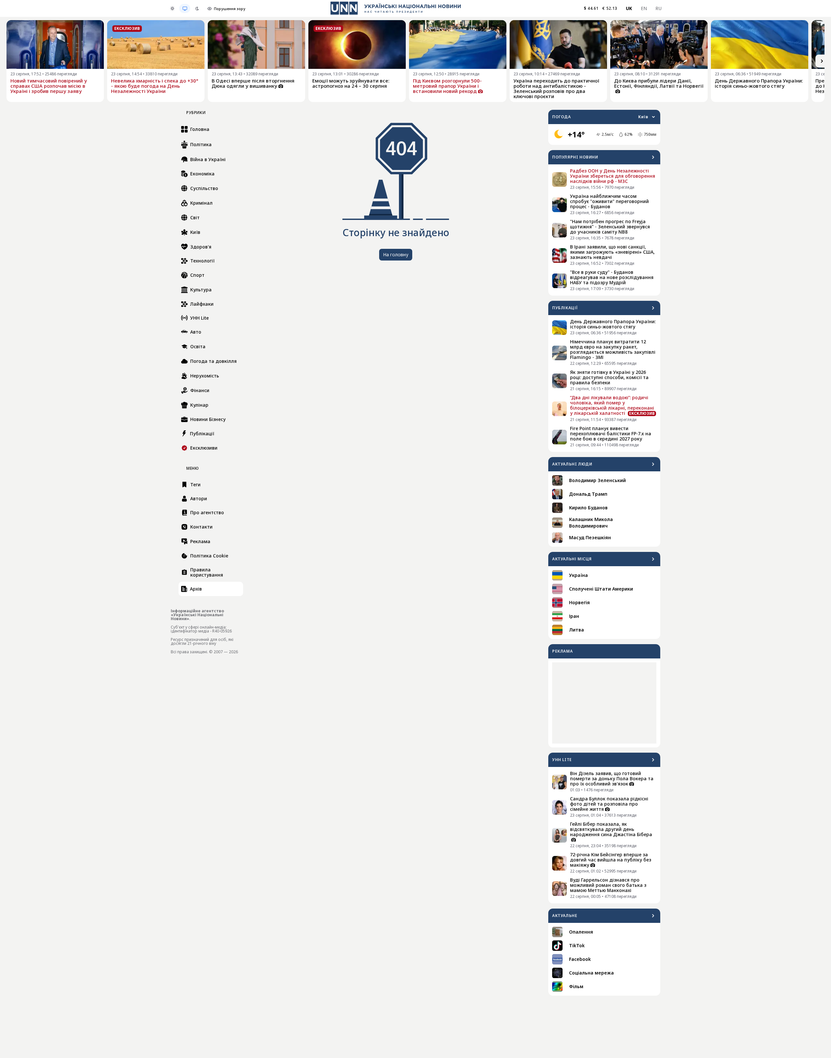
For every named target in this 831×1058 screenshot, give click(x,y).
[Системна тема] (185, 8)
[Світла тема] (172, 8)
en (644, 8)
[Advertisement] (604, 703)
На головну (395, 254)
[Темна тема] (197, 8)
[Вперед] (821, 61)
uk (629, 8)
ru (658, 8)
